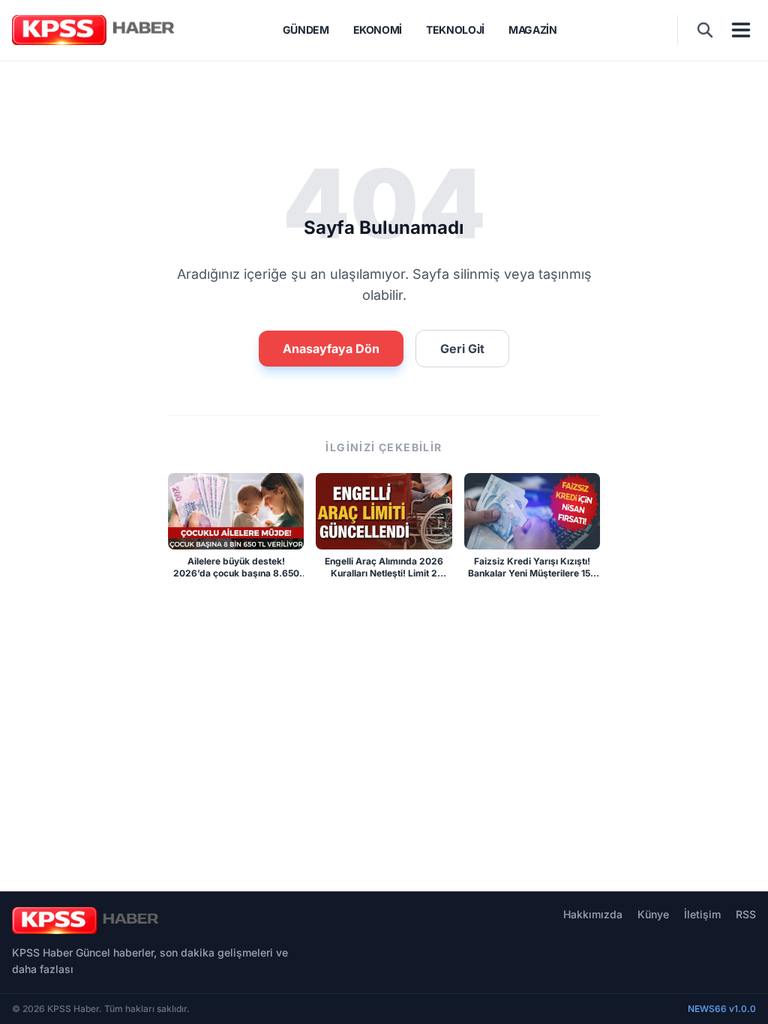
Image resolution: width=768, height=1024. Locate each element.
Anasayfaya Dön (331, 348)
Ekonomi (378, 29)
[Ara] (705, 30)
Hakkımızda (592, 914)
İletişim (702, 914)
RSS (746, 914)
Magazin (532, 29)
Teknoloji (455, 29)
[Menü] (741, 30)
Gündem (306, 29)
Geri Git (462, 348)
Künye (653, 914)
